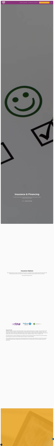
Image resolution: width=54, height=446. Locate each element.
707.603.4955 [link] (25, 2)
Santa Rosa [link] (31, 2)
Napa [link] (21, 2)
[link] (53, 439)
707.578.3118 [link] (36, 2)
